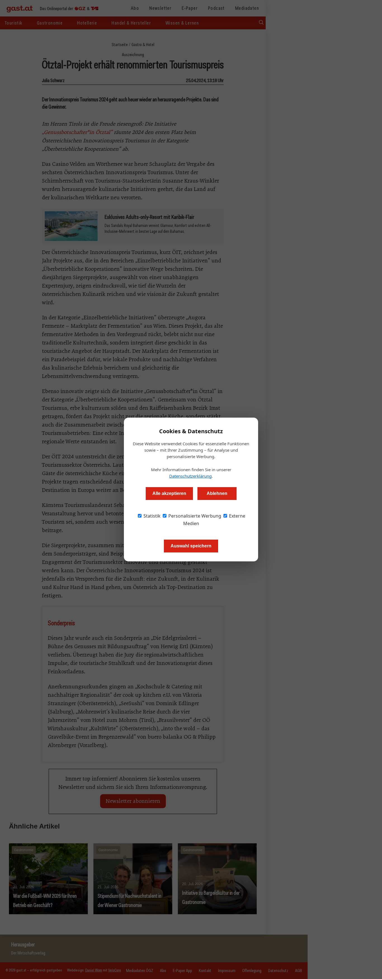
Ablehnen (217, 493)
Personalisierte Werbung (194, 516)
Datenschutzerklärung (190, 476)
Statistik (151, 516)
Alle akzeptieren (169, 493)
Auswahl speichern (191, 546)
